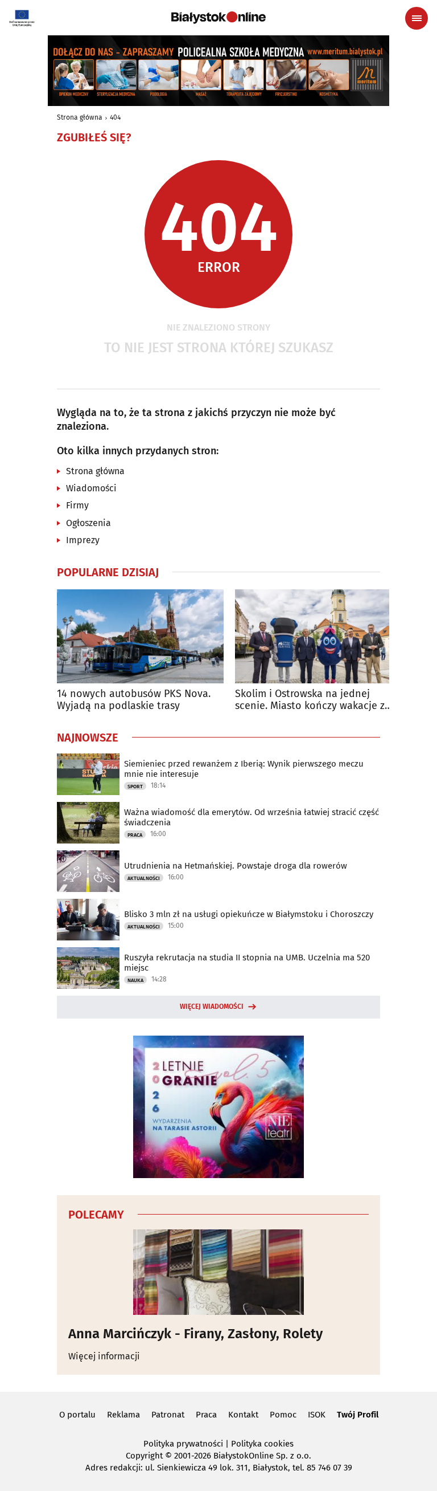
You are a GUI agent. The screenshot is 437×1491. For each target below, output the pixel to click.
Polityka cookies (262, 1444)
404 (115, 117)
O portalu (77, 1414)
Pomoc (283, 1414)
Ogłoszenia (88, 523)
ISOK (316, 1414)
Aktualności (143, 878)
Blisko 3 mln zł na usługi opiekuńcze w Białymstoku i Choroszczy (248, 914)
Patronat (167, 1414)
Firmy (77, 505)
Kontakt (243, 1414)
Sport (135, 786)
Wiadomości (91, 488)
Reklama (123, 1414)
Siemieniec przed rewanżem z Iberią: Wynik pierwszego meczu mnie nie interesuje (244, 769)
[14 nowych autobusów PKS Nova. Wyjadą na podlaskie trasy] (140, 636)
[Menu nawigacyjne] (416, 18)
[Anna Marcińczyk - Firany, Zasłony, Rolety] (218, 1272)
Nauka (135, 980)
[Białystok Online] (218, 17)
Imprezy (83, 540)
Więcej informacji (104, 1356)
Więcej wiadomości (212, 1007)
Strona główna (79, 117)
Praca (134, 835)
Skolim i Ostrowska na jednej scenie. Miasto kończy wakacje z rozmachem (310, 700)
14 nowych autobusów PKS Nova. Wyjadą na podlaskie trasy (134, 700)
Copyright (144, 1456)
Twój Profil (357, 1414)
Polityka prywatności (183, 1444)
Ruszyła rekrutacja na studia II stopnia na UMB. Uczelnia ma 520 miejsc (247, 962)
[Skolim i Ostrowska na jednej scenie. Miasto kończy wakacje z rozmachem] (318, 636)
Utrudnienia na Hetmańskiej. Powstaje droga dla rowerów (235, 866)
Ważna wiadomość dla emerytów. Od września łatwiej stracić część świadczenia (251, 817)
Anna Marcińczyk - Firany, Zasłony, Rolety (195, 1333)
